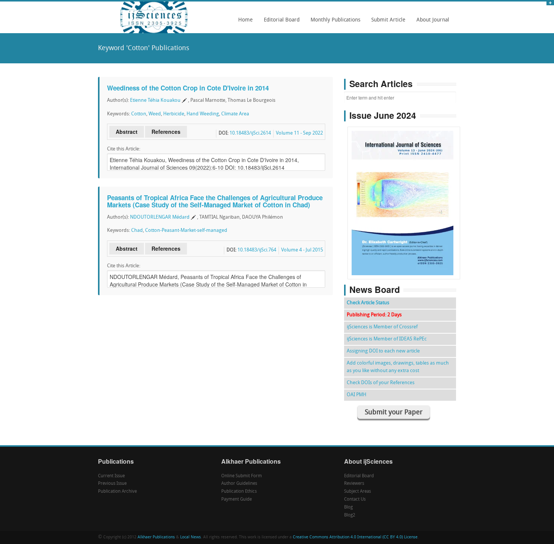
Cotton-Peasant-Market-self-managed (186, 230)
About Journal (430, 22)
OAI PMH (356, 394)
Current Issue (111, 476)
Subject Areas (357, 491)
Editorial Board (280, 22)
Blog (348, 507)
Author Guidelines (239, 483)
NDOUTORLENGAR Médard (160, 217)
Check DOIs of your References (381, 382)
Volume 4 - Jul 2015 (302, 250)
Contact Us (355, 499)
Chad (137, 230)
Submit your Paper (393, 412)
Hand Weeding (203, 114)
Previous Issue (112, 483)
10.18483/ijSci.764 (256, 250)
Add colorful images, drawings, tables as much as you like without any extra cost (398, 367)
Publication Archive (117, 491)
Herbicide (173, 114)
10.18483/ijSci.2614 (250, 133)
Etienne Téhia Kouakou (155, 100)
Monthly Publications (333, 22)
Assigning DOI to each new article (383, 351)
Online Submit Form (241, 476)
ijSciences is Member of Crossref (382, 327)
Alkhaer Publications (156, 537)
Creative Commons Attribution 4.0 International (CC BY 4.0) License (355, 537)
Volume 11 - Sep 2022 (299, 133)
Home (245, 20)
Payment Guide (236, 499)
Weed (154, 114)
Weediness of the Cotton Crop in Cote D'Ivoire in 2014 (188, 87)
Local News (190, 537)
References (166, 131)
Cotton (138, 114)
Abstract (127, 131)
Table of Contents (403, 181)
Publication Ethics (239, 491)
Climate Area (235, 114)
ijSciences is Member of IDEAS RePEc (387, 339)
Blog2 (349, 515)
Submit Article (386, 22)
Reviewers (354, 483)
